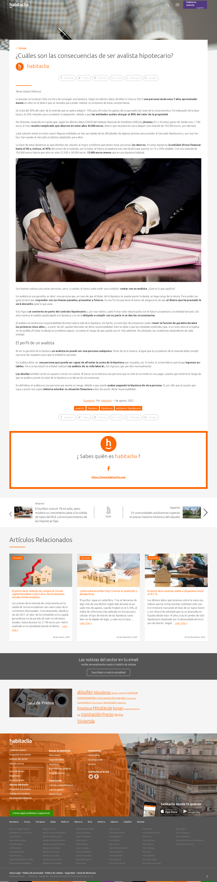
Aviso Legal (15, 873)
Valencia (114, 822)
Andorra (101, 822)
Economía (88, 400)
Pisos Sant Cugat (150, 859)
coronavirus (84, 702)
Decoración (97, 702)
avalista (79, 408)
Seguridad (70, 873)
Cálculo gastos (56, 789)
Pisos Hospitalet (116, 856)
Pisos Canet (114, 844)
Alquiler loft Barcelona (52, 836)
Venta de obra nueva (185, 844)
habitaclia (38, 66)
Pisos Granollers (115, 852)
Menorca (78, 822)
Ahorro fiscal (55, 794)
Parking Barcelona (16, 852)
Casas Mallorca (82, 844)
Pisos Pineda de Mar (151, 833)
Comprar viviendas (83, 856)
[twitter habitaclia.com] (90, 776)
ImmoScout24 (57, 876)
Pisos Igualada (115, 859)
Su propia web (95, 759)
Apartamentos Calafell (85, 829)
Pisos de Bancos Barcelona (20, 863)
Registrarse (15, 775)
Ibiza (90, 822)
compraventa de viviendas (111, 698)
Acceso (92, 764)
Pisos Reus (147, 836)
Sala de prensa (16, 763)
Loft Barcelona (15, 848)
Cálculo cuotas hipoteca (61, 785)
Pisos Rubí (147, 852)
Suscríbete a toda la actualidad (108, 672)
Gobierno (121, 702)
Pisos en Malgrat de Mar (19, 829)
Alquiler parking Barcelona (54, 844)
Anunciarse (94, 755)
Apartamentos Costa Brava (20, 833)
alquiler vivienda (118, 693)
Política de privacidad (32, 873)
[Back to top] (210, 875)
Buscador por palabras (60, 768)
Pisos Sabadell (148, 856)
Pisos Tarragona (182, 833)
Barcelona (14, 822)
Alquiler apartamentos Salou (21, 859)
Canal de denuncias (86, 873)
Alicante (140, 822)
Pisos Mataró (148, 844)
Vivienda (86, 720)
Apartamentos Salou (17, 840)
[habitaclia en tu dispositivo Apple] (170, 813)
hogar (118, 708)
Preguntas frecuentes (20, 754)
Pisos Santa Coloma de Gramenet (189, 840)
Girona (27, 822)
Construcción (131, 698)
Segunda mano (56, 759)
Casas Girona (81, 840)
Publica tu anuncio (195, 5)
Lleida (53, 822)
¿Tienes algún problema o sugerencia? (31, 813)
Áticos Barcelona (16, 844)
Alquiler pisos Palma (51, 856)
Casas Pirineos (15, 836)
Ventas (118, 714)
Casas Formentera (83, 836)
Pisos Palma (147, 829)
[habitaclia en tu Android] (192, 813)
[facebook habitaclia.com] (96, 776)
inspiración (91, 714)
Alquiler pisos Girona (51, 848)
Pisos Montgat (149, 848)
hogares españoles (131, 709)
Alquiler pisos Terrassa (52, 859)
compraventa (86, 698)
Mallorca (65, 822)
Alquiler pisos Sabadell (52, 863)
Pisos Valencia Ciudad (118, 848)
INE (79, 715)
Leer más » (86, 623)
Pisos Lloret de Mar (117, 863)
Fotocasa (33, 876)
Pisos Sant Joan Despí (152, 863)
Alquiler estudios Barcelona (54, 833)
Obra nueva (54, 755)
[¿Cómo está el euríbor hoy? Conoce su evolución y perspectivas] (108, 570)
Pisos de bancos (57, 773)
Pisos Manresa (148, 840)
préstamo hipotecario (128, 408)
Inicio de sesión (16, 771)
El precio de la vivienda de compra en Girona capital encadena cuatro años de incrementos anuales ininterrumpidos (38, 594)
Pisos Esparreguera (84, 859)
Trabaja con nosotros (19, 793)
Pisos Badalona (115, 836)
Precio (107, 714)
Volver (22, 48)
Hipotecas (107, 408)
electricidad (109, 702)
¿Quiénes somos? (18, 750)
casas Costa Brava (83, 833)
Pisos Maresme (15, 856)
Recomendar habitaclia (20, 798)
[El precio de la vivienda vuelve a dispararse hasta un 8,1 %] (176, 570)
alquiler (85, 692)
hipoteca (93, 408)
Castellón (127, 822)
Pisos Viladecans (182, 836)
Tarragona (40, 822)
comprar (132, 692)
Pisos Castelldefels (84, 852)
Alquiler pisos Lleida (51, 852)
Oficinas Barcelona (117, 833)
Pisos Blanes (114, 840)
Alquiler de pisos (50, 829)
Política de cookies (54, 873)
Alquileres (102, 692)
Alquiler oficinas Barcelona (54, 840)
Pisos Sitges (181, 829)
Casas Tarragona (83, 848)
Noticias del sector (18, 759)
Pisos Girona (81, 863)
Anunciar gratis (16, 780)
